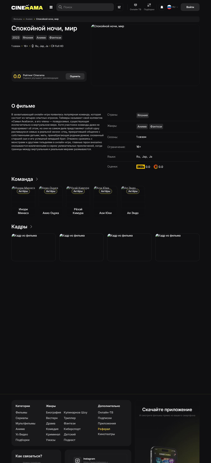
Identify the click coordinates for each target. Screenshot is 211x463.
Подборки (149, 9)
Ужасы (50, 440)
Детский (70, 434)
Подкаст (69, 440)
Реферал (104, 429)
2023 (15, 37)
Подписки (105, 418)
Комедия (52, 429)
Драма (50, 423)
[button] (33, 247)
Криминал (53, 434)
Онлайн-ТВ (105, 412)
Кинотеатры (106, 434)
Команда (22, 179)
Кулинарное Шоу (75, 412)
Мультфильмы (25, 423)
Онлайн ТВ (135, 9)
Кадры (19, 227)
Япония (28, 37)
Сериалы (22, 418)
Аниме (29, 19)
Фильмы (17, 19)
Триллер (70, 418)
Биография (53, 412)
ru (173, 7)
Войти (190, 7)
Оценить (75, 76)
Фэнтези (55, 37)
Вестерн (52, 418)
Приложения (107, 423)
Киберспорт (72, 429)
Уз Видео (22, 434)
